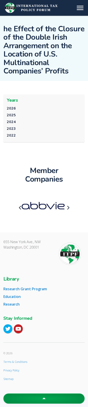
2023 (11, 128)
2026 (11, 108)
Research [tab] (11, 304)
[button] (44, 398)
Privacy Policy (11, 370)
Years (12, 100)
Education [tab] (12, 296)
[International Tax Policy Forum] (44, 8)
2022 (11, 135)
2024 (11, 121)
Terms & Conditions (15, 362)
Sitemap (8, 379)
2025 (11, 115)
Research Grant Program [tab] (25, 288)
